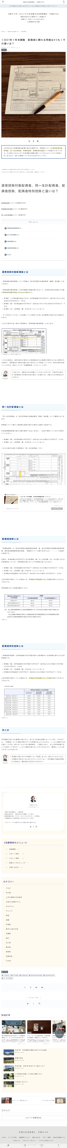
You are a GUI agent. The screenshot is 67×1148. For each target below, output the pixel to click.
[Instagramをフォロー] (36, 826)
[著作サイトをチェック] (31, 826)
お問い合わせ (36, 1137)
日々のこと (17, 1141)
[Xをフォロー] (33, 826)
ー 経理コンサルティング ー (17, 863)
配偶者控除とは (11, 241)
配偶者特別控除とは (13, 248)
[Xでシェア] (29, 141)
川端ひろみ (33, 805)
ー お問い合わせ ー (14, 867)
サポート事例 (47, 1137)
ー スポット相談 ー (15, 858)
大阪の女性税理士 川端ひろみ (33, 2)
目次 (30, 222)
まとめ (10, 254)
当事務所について (24, 1137)
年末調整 (15, 975)
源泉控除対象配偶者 (36, 975)
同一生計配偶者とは (13, 234)
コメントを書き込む (33, 1118)
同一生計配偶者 (7, 215)
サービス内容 (12, 1137)
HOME (4, 1137)
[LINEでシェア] (37, 141)
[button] (41, 1145)
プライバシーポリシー (29, 1141)
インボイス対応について (46, 1141)
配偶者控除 (5, 203)
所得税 (5, 971)
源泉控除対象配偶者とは (14, 228)
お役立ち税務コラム (59, 1137)
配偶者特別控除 (7, 209)
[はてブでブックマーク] (36, 987)
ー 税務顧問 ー (12, 849)
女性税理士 (7, 975)
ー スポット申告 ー (15, 853)
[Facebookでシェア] (33, 141)
